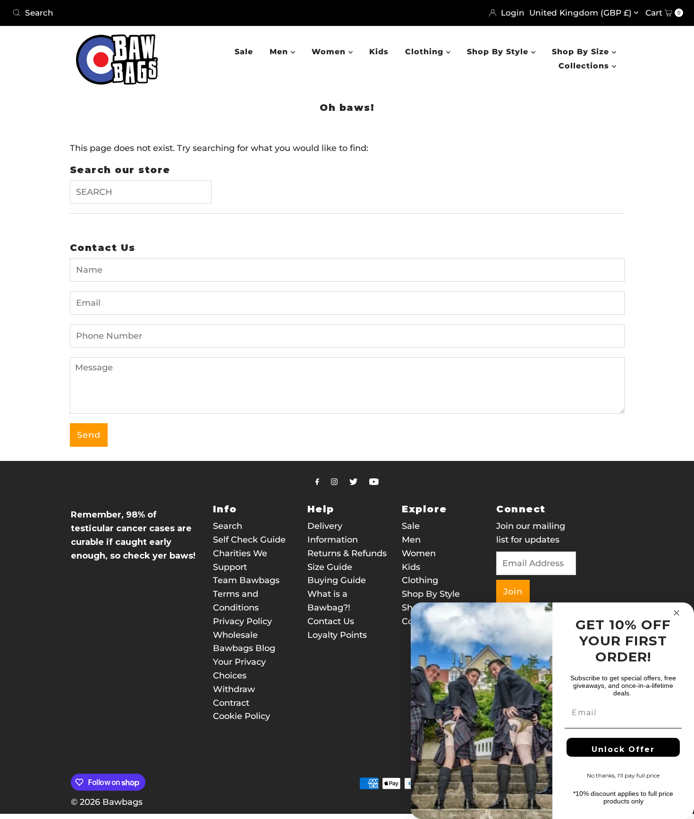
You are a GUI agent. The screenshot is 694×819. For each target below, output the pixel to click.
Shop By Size (582, 51)
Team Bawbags (246, 580)
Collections (585, 65)
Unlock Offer (623, 749)
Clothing (425, 51)
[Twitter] (353, 482)
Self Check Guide (249, 540)
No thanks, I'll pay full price (623, 775)
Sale (244, 51)
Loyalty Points (337, 635)
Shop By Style (499, 51)
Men (280, 51)
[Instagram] (334, 482)
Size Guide (329, 567)
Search (227, 526)
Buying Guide (336, 580)
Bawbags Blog (244, 648)
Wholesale (235, 635)
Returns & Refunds (347, 553)
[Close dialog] (676, 612)
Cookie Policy (241, 716)
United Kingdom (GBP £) (581, 12)
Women (330, 51)
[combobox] (175, 12)
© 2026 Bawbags (107, 802)
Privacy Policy (242, 621)
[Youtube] (374, 482)
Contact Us (330, 621)
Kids (379, 51)
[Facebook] (317, 482)
